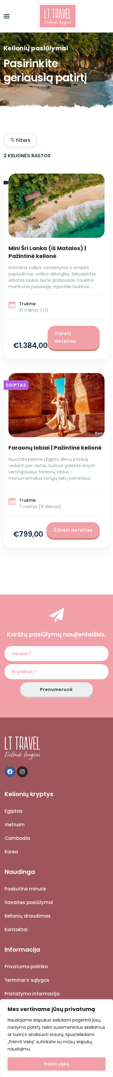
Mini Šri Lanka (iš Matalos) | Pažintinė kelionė (47, 252)
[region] (56, 1038)
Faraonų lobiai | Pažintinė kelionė (55, 447)
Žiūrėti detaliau (65, 337)
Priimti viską (56, 1064)
